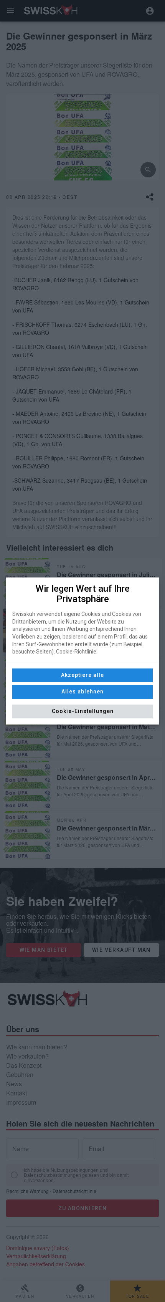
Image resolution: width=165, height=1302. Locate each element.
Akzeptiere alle (82, 675)
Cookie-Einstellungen (83, 711)
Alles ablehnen (82, 691)
